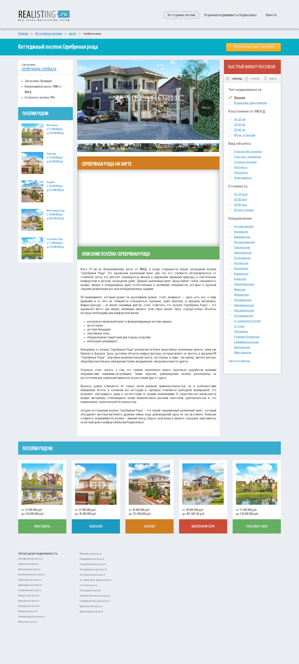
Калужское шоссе (28, 601)
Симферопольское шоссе (95, 601)
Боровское (241, 231)
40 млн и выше (244, 210)
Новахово (96, 527)
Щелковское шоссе (91, 606)
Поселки (239, 97)
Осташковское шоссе (92, 575)
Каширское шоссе (28, 606)
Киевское (240, 279)
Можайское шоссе (91, 554)
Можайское (241, 294)
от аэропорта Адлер (247, 321)
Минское (239, 289)
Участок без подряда (248, 151)
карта (273, 78)
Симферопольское (246, 342)
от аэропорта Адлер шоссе (95, 580)
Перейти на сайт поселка (253, 47)
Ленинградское (244, 284)
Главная (23, 33)
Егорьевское (242, 258)
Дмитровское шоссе (30, 585)
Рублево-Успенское (247, 336)
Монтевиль (42, 527)
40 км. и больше (244, 135)
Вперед (206, 107)
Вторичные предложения (250, 102)
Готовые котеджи (245, 162)
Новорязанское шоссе (93, 564)
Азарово (149, 527)
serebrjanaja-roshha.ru (38, 69)
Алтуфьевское (243, 226)
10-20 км (239, 124)
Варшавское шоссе (29, 569)
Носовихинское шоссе (93, 569)
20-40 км (239, 129)
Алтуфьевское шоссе (30, 559)
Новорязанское (244, 305)
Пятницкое (241, 331)
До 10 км (240, 119)
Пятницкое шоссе (90, 590)
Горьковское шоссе (29, 580)
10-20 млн (240, 199)
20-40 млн (240, 204)
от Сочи (239, 326)
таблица (237, 78)
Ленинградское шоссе (31, 616)
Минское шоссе (27, 622)
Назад (90, 107)
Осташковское (243, 315)
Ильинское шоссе (28, 595)
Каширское (241, 273)
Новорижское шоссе (92, 559)
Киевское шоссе (27, 611)
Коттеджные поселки (181, 15)
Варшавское (242, 236)
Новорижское (243, 300)
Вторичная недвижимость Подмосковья (230, 15)
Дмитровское (242, 252)
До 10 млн (241, 194)
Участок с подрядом (247, 156)
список (254, 78)
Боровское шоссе (28, 564)
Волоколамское (244, 242)
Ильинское (241, 263)
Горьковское (242, 247)
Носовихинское (244, 310)
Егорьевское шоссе (29, 590)
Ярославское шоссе (91, 611)
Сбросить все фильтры (239, 361)
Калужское (241, 268)
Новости (271, 15)
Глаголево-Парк (257, 527)
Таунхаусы (241, 172)
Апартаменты (243, 177)
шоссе (72, 33)
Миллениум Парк (203, 527)
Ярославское (242, 352)
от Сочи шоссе (88, 585)
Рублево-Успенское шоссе (95, 596)
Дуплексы (240, 167)
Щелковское (242, 347)
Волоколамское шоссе (31, 574)
